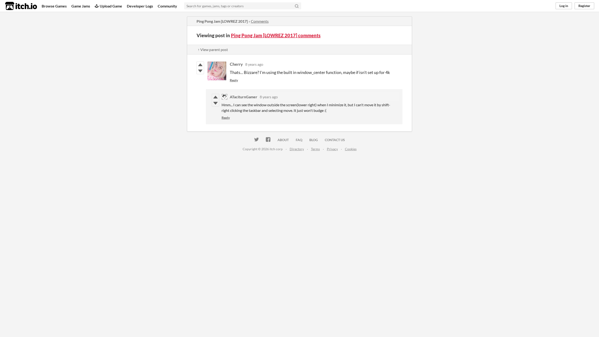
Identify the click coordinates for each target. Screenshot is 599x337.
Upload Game (111, 6)
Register (584, 6)
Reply (234, 80)
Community (167, 6)
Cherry (236, 64)
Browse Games (54, 6)
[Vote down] (200, 71)
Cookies (351, 149)
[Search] (296, 5)
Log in (563, 6)
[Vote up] (200, 65)
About (283, 140)
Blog (313, 140)
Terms (315, 149)
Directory (297, 149)
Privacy (332, 149)
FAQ (299, 140)
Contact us (335, 140)
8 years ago (254, 64)
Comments (260, 21)
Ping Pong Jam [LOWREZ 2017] (222, 21)
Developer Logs (140, 6)
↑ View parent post (213, 49)
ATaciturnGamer (243, 97)
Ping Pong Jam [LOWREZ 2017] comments (276, 35)
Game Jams (80, 6)
